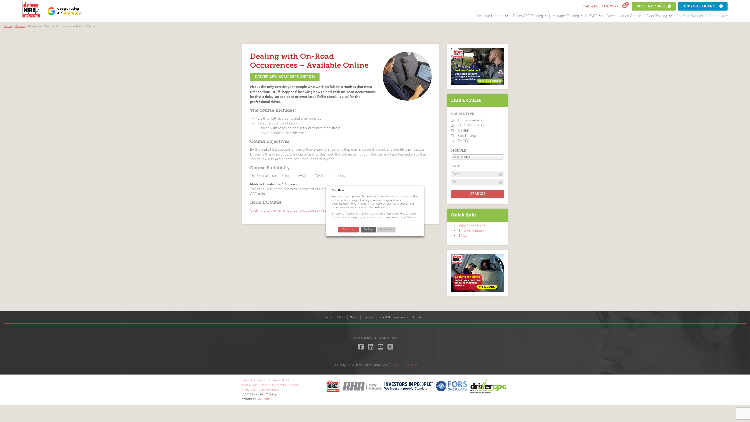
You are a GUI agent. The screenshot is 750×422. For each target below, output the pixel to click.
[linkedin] (370, 348)
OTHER (463, 130)
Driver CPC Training (528, 16)
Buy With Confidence (393, 317)
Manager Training (566, 16)
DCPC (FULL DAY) (471, 125)
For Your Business (690, 16)
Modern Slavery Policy (274, 385)
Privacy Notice (279, 380)
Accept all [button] (348, 229)
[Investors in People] (408, 386)
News (354, 317)
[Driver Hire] (333, 386)
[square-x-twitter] (389, 348)
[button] (65, 11)
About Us (716, 16)
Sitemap (294, 385)
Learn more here (404, 365)
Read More (386, 229)
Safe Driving (467, 136)
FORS (592, 16)
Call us (600, 6)
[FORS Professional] (451, 386)
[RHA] (361, 386)
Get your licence (699, 6)
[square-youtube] (380, 348)
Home (8, 26)
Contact (368, 317)
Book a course (651, 6)
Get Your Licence (489, 16)
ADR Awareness (470, 120)
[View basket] (624, 5)
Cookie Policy (250, 385)
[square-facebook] (360, 348)
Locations (420, 317)
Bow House (264, 398)
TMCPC (464, 141)
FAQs (463, 235)
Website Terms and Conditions (260, 389)
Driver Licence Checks (624, 16)
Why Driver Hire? (472, 226)
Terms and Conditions (255, 380)
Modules (20, 26)
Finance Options (472, 230)
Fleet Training (657, 16)
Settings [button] (368, 229)
